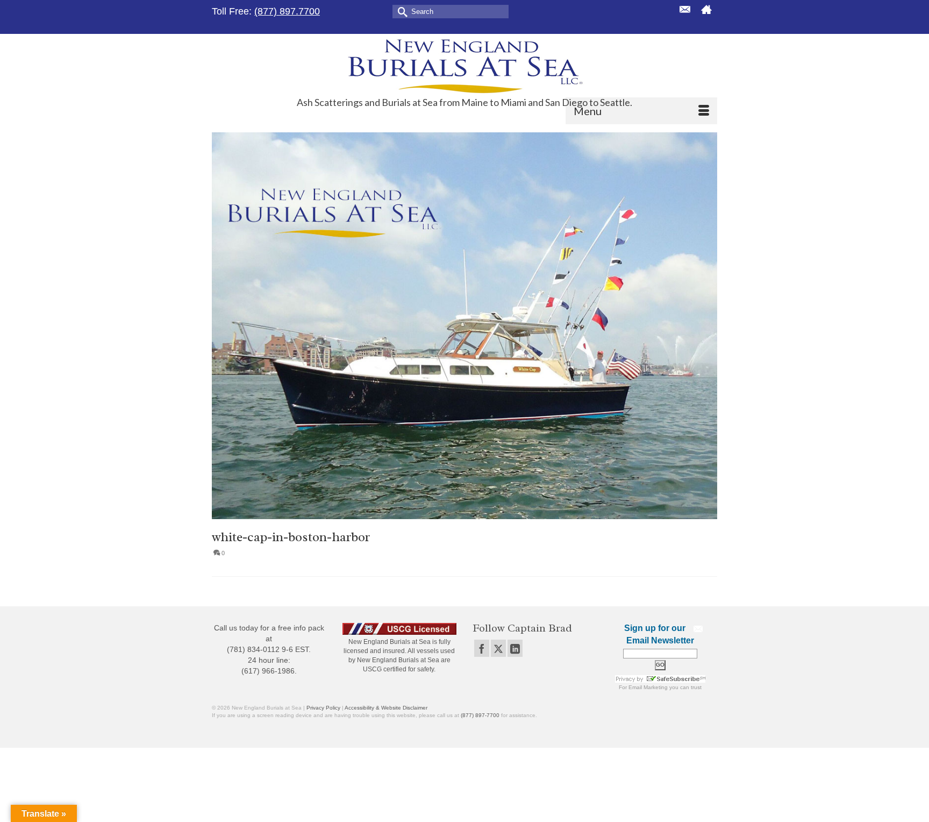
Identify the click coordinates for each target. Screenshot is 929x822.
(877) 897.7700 (287, 11)
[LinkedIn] (515, 648)
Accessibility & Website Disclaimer (386, 708)
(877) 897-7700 (480, 715)
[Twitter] (498, 648)
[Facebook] (481, 648)
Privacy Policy (323, 708)
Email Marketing (648, 687)
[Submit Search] (400, 11)
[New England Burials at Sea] (464, 65)
